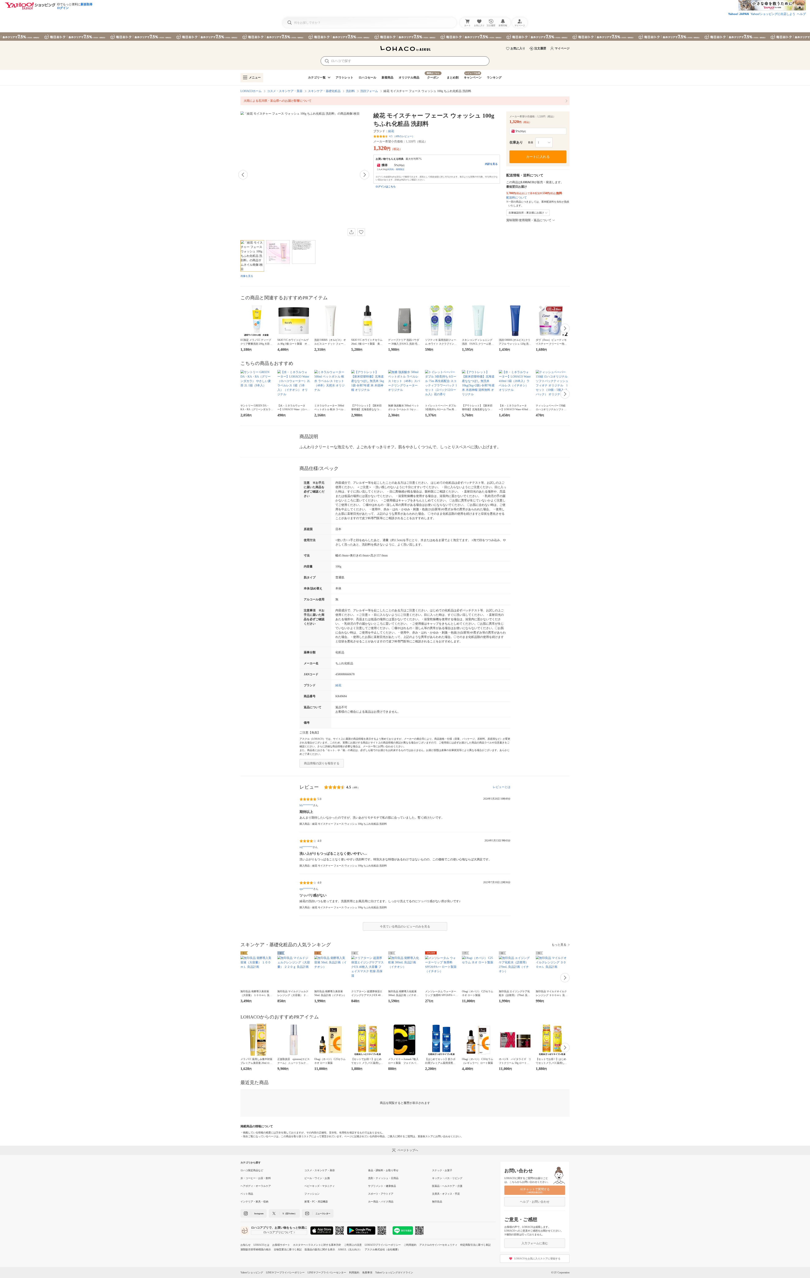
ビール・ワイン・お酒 (317, 1178)
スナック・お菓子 (442, 1170)
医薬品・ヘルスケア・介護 (447, 1186)
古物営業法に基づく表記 (288, 1249)
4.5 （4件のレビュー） (401, 136)
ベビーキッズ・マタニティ (319, 1186)
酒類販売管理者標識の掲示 (255, 1249)
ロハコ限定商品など (251, 1170)
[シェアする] (351, 232)
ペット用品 (246, 1194)
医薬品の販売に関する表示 (320, 1249)
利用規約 (354, 1272)
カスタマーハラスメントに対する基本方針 (317, 1244)
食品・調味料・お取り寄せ (383, 1170)
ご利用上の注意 (353, 1244)
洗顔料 (350, 91)
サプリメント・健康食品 (382, 1186)
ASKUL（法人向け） (350, 1249)
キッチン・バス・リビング (447, 1178)
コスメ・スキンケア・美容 (284, 91)
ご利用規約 (410, 1244)
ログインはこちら (385, 186)
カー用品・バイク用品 (380, 1201)
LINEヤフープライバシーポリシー (285, 1272)
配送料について (516, 197)
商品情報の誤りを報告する (321, 763)
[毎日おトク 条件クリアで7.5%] (405, 36)
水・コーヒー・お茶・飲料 (255, 1178)
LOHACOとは (261, 1244)
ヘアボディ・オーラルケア (255, 1186)
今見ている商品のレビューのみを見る (405, 926)
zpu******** (306, 888)
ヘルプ (801, 14)
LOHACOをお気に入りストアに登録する (537, 1258)
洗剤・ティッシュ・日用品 (383, 1178)
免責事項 (367, 1272)
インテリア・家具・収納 (254, 1201)
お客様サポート (281, 1244)
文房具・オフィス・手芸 (446, 1194)
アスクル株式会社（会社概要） (382, 1249)
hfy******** (306, 805)
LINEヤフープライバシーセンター (327, 1272)
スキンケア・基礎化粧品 (324, 91)
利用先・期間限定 (395, 169)
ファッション (312, 1194)
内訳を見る (491, 163)
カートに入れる (538, 156)
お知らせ (245, 1244)
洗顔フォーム (369, 91)
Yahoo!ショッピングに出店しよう (773, 14)
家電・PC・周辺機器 (316, 1201)
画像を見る (246, 276)
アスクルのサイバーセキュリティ (438, 1244)
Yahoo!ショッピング (251, 1272)
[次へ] (364, 174)
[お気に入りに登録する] (361, 232)
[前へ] (243, 174)
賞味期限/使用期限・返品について (528, 220)
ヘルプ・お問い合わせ (534, 1201)
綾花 (391, 131)
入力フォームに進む (534, 1243)
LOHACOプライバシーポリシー (383, 1244)
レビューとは (501, 787)
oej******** (306, 847)
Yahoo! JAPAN (738, 14)
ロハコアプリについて (278, 1232)
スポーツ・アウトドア (380, 1194)
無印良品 (437, 1201)
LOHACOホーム (251, 91)
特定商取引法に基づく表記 (475, 1244)
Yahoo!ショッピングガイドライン (394, 1272)
